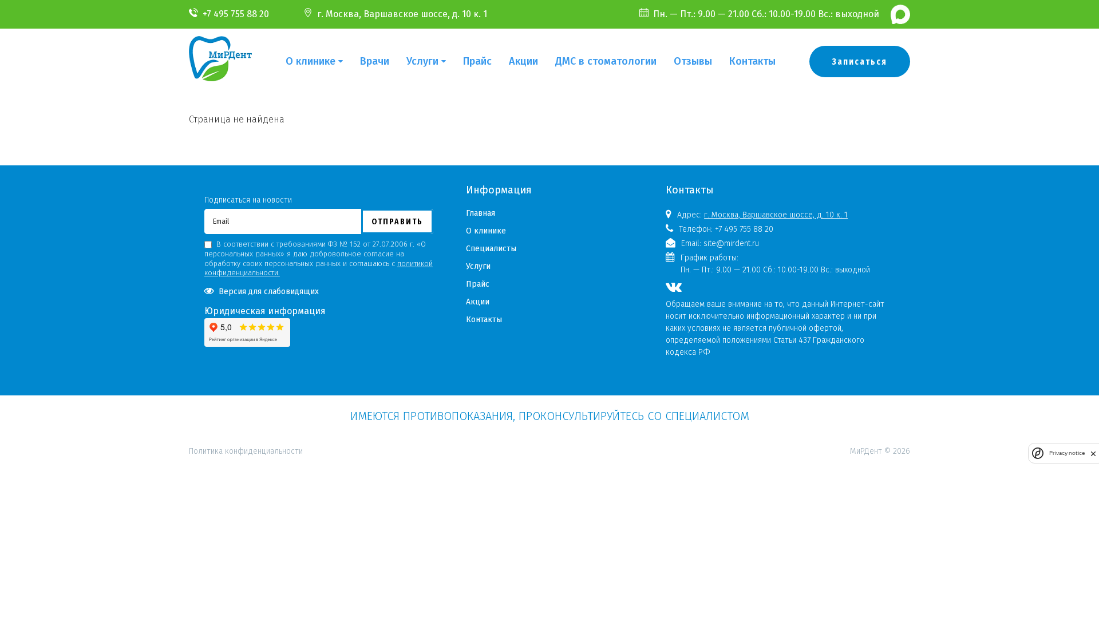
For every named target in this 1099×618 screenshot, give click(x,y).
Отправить (397, 221)
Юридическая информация (265, 311)
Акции (523, 61)
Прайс (477, 61)
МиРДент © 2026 (880, 451)
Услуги (422, 61)
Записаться (859, 61)
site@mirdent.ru (731, 243)
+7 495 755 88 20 (236, 14)
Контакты (752, 61)
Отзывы (693, 61)
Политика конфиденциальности (246, 401)
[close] (1093, 453)
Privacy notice (1067, 453)
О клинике (310, 61)
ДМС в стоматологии (606, 61)
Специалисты (491, 248)
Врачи (374, 61)
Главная (480, 213)
